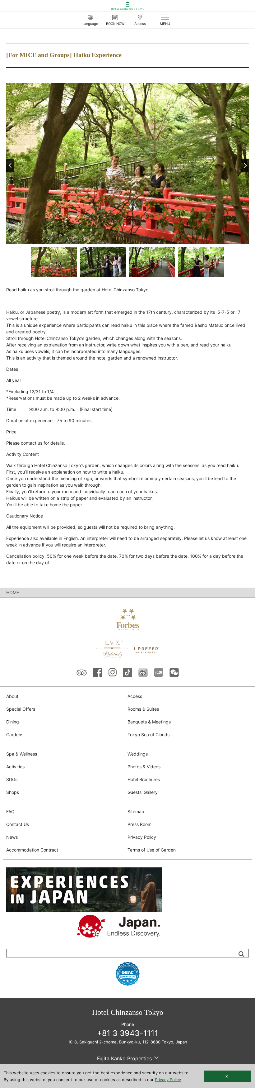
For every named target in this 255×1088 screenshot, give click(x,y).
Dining (12, 721)
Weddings (138, 753)
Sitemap (136, 811)
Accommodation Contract (32, 849)
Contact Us (17, 824)
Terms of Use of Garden (152, 849)
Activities (15, 766)
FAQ (10, 811)
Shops (12, 792)
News (12, 837)
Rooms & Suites (143, 709)
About (12, 696)
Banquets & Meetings (149, 721)
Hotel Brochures (144, 779)
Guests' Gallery (143, 792)
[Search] (241, 954)
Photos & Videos (144, 766)
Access (135, 696)
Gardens (14, 734)
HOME (12, 592)
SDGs (11, 779)
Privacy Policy (142, 837)
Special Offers (20, 709)
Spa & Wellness (21, 753)
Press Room (139, 824)
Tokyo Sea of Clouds (148, 734)
